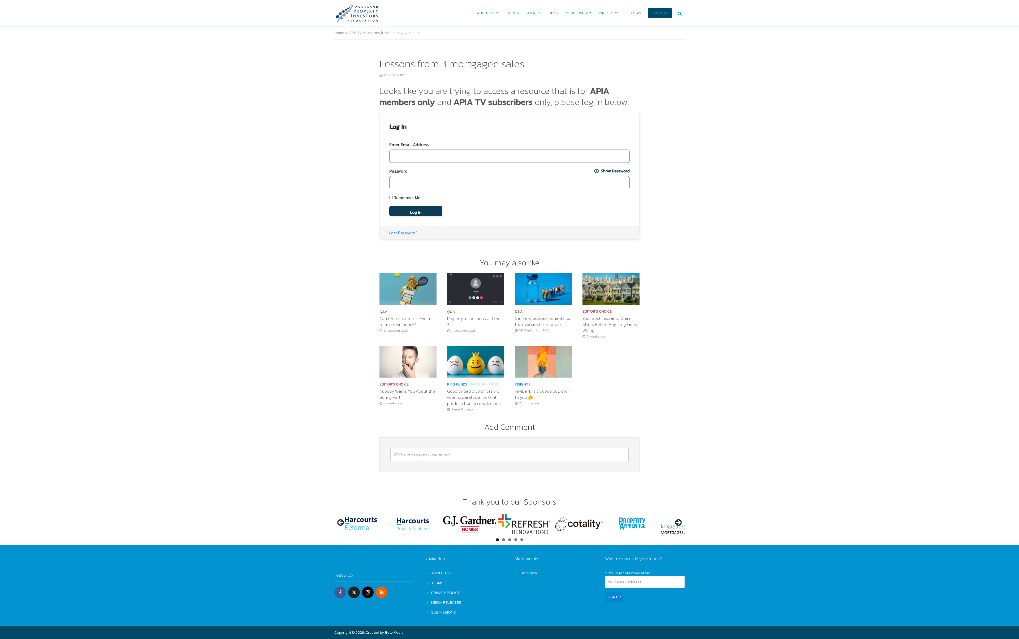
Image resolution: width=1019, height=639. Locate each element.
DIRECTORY (608, 13)
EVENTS (512, 13)
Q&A (383, 311)
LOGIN (636, 13)
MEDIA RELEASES (446, 602)
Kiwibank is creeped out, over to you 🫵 (542, 394)
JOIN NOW (660, 13)
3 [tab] (509, 539)
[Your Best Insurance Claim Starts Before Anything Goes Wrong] (611, 288)
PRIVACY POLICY (445, 592)
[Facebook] (340, 592)
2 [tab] (503, 539)
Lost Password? (403, 233)
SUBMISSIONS (443, 612)
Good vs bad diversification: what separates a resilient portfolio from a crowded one (474, 397)
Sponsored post (484, 384)
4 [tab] (515, 539)
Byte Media (394, 632)
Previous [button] (341, 523)
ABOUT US (485, 13)
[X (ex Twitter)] (354, 592)
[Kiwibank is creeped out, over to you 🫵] (543, 361)
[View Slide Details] (360, 524)
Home (339, 33)
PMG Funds (457, 384)
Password (398, 171)
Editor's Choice (597, 311)
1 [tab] (497, 539)
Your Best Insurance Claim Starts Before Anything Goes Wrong (609, 324)
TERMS (437, 583)
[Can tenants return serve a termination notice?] (408, 288)
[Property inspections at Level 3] (475, 288)
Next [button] (678, 523)
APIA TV (534, 13)
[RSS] (381, 592)
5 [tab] (521, 539)
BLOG (553, 13)
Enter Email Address (409, 144)
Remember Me (406, 197)
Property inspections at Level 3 (474, 322)
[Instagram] (368, 592)
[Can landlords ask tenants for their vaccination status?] (543, 288)
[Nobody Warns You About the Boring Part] (408, 361)
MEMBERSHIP (577, 13)
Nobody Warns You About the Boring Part (407, 394)
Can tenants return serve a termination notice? (404, 322)
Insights (522, 384)
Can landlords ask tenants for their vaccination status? (543, 321)
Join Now (529, 573)
